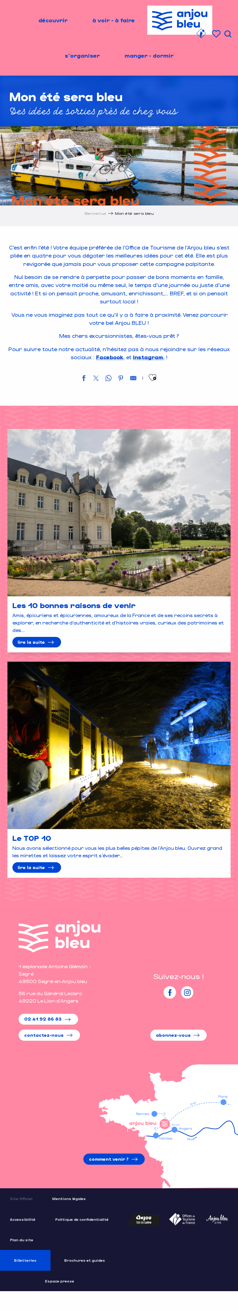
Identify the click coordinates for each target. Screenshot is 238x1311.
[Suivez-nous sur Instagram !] (187, 992)
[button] (228, 34)
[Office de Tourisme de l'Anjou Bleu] (59, 936)
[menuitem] (53, 20)
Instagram (148, 357)
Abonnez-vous (173, 1035)
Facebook (109, 357)
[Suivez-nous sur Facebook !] (170, 992)
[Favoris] (217, 34)
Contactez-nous (44, 1035)
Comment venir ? (109, 1159)
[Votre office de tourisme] (201, 34)
